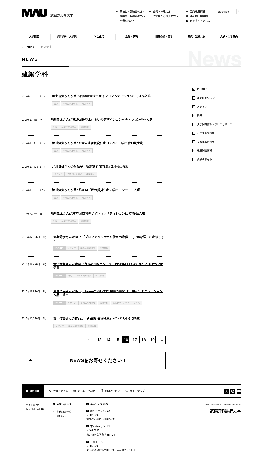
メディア (58, 174)
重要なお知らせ (206, 97)
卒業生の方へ (127, 20)
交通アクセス (60, 390)
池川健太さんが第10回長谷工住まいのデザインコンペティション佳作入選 (102, 119)
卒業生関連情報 (70, 103)
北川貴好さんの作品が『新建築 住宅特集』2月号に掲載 (90, 166)
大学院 (137, 303)
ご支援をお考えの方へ (165, 16)
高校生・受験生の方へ (132, 11)
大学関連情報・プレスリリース (214, 124)
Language (223, 11)
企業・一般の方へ (163, 11)
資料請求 (35, 390)
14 (108, 340)
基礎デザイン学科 (121, 303)
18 (144, 340)
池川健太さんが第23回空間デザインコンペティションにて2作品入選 (98, 213)
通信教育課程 (197, 11)
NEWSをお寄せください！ (98, 360)
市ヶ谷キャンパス (200, 20)
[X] (226, 391)
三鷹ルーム (96, 442)
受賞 (56, 103)
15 (117, 340)
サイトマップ (137, 390)
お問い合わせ (112, 390)
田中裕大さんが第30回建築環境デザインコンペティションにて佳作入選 (101, 96)
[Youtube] (232, 391)
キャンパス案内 (99, 404)
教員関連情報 (204, 150)
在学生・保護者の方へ (132, 16)
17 (135, 340)
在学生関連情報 (83, 275)
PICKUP (59, 248)
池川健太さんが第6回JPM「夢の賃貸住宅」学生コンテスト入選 (96, 190)
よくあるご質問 (86, 390)
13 (99, 340)
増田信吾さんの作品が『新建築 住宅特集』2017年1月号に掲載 (96, 318)
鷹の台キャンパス (100, 411)
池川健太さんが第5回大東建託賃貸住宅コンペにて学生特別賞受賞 (97, 143)
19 (152, 340)
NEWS (30, 46)
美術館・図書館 (199, 16)
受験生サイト (204, 159)
